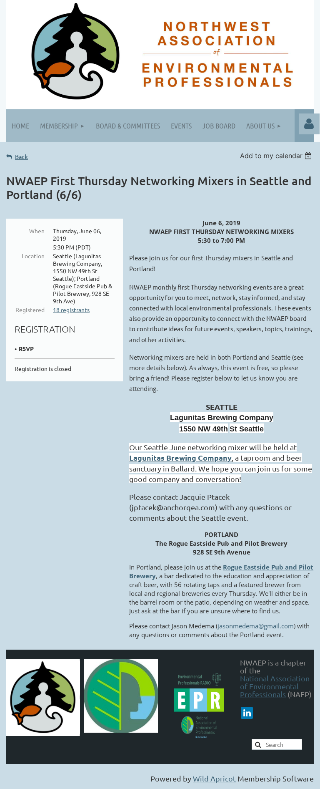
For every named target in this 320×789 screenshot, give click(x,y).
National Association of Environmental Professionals (275, 686)
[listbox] (277, 156)
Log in (309, 123)
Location (33, 256)
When (37, 230)
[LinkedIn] (247, 713)
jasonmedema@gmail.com (256, 626)
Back (21, 157)
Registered (30, 309)
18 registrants (71, 309)
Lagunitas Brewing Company (180, 457)
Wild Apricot (214, 778)
